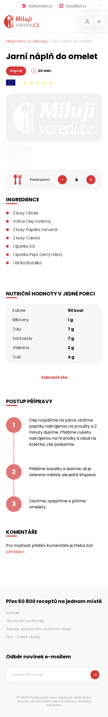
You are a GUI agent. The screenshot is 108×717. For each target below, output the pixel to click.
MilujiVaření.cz (18, 41)
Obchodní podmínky (25, 620)
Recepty (41, 41)
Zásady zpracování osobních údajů (38, 628)
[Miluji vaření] (21, 21)
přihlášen (15, 552)
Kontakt (13, 612)
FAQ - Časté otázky (23, 636)
